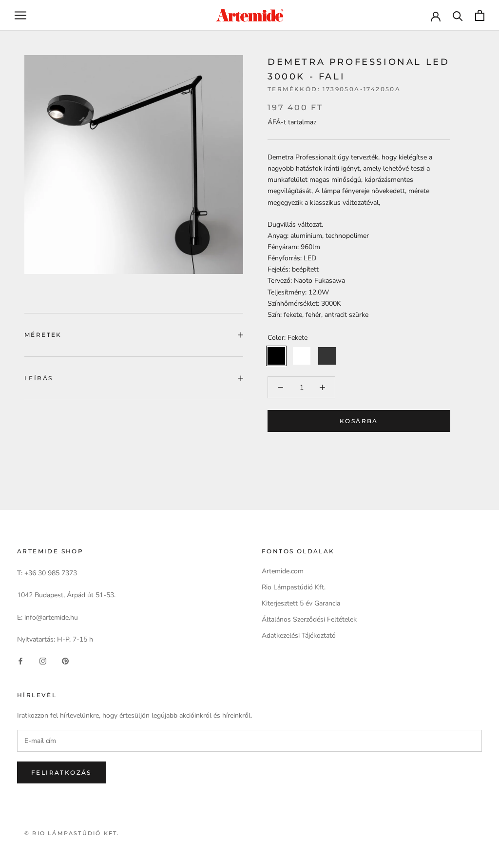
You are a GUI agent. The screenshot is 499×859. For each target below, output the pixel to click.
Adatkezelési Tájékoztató (299, 635)
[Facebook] (20, 660)
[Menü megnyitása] (20, 15)
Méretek (43, 334)
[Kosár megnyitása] (479, 15)
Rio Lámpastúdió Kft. (294, 587)
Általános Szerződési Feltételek (309, 619)
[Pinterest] (65, 660)
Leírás (38, 378)
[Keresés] (458, 15)
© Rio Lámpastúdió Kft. (71, 833)
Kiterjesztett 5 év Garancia (301, 603)
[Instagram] (42, 660)
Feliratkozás (61, 772)
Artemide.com (283, 571)
